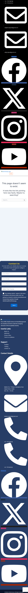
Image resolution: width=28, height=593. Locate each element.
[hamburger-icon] (11, 173)
